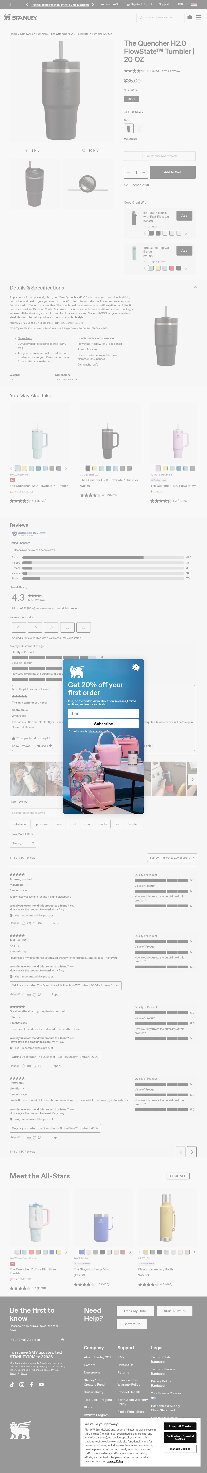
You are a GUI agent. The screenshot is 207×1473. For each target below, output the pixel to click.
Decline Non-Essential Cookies (180, 1437)
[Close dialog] (136, 667)
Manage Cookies (180, 1448)
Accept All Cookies (180, 1426)
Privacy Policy (115, 1461)
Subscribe (103, 723)
